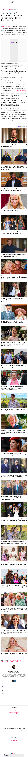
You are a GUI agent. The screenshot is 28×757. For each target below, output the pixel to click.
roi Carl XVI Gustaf (6, 26)
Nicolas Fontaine (5, 23)
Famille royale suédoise (6, 9)
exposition (19, 660)
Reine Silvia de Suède (14, 661)
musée (8, 661)
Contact (14, 742)
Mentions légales (14, 713)
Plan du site (14, 710)
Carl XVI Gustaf (13, 660)
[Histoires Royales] (14, 2)
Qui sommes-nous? (14, 740)
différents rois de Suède (21, 90)
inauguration (3, 661)
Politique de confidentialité (14, 712)
